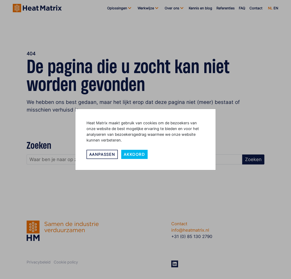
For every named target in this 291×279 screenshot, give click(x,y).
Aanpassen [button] (102, 154)
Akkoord (134, 154)
